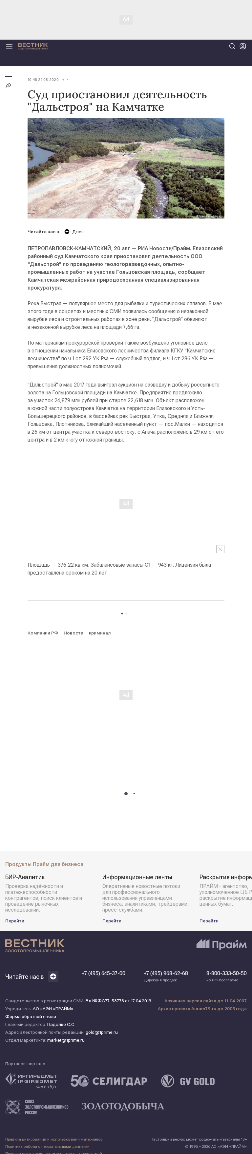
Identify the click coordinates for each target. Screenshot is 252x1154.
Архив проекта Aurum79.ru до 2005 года (202, 1008)
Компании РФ (43, 632)
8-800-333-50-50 (226, 976)
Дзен (78, 231)
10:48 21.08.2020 (43, 79)
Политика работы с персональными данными (47, 1146)
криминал (100, 632)
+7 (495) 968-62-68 (166, 976)
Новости (73, 632)
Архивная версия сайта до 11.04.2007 (205, 1000)
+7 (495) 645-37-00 (103, 973)
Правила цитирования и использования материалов (54, 1139)
